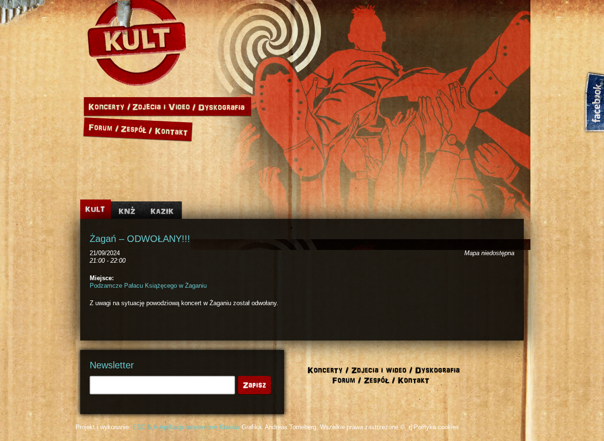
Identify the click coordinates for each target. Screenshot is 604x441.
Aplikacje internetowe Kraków (199, 427)
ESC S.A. (146, 427)
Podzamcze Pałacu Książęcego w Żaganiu (148, 285)
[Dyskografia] (224, 107)
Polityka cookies (436, 427)
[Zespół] (137, 127)
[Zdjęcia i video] (164, 107)
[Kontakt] (173, 127)
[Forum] (101, 127)
